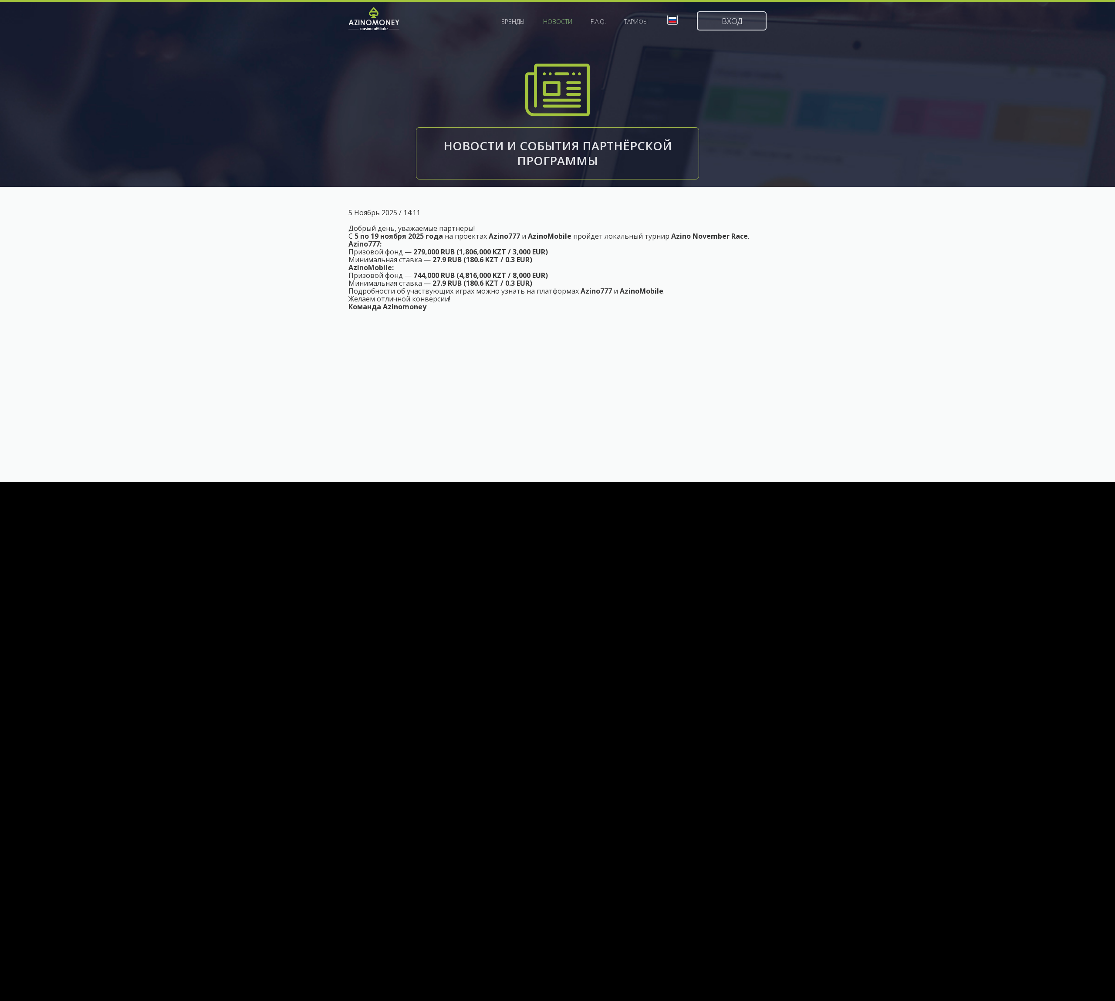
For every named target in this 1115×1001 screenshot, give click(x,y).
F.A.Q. (598, 22)
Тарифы (636, 22)
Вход (732, 21)
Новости (557, 22)
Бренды (513, 22)
